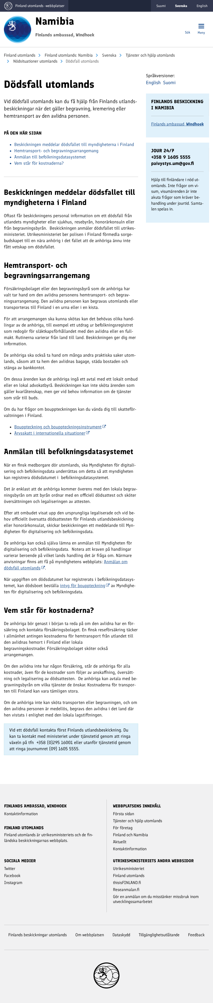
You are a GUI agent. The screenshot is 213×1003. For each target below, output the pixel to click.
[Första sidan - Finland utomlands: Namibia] (17, 28)
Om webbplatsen (89, 934)
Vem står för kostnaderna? (39, 163)
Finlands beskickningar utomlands (37, 934)
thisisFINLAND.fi (127, 882)
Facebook (12, 875)
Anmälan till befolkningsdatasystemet (50, 157)
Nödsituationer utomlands (34, 61)
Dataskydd (121, 934)
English (202, 6)
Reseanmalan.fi (126, 889)
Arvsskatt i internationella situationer (49, 433)
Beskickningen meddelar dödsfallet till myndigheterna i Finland (74, 144)
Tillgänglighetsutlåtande (159, 934)
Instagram (13, 882)
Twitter (9, 868)
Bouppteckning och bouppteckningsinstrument (58, 426)
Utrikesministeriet (128, 868)
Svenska (108, 55)
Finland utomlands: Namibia (68, 55)
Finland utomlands (19, 55)
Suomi (161, 6)
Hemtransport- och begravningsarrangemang (56, 150)
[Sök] (187, 27)
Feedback (196, 934)
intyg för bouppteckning (82, 585)
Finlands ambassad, (177, 124)
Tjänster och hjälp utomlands (150, 55)
